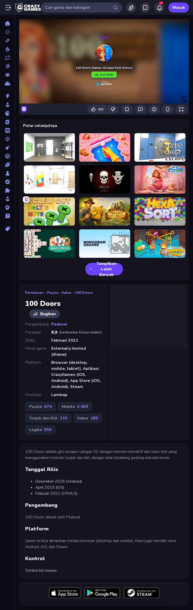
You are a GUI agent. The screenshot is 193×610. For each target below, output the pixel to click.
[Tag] (7, 229)
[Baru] (7, 40)
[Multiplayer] (7, 74)
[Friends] (131, 8)
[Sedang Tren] (7, 49)
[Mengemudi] (7, 156)
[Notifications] (159, 8)
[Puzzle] (7, 190)
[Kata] (7, 130)
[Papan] (7, 173)
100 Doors (84, 292)
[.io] (7, 113)
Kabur (67, 292)
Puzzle (52, 292)
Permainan (34, 292)
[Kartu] (7, 122)
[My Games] (145, 8)
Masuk (178, 7)
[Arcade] (7, 104)
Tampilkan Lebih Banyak (106, 269)
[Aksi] (7, 96)
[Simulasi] (7, 199)
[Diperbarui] (7, 57)
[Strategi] (7, 207)
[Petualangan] (7, 181)
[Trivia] (7, 216)
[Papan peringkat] (7, 83)
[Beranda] (7, 23)
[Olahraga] (7, 164)
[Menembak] (7, 139)
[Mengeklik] (7, 147)
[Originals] (7, 66)
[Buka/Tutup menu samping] (8, 8)
